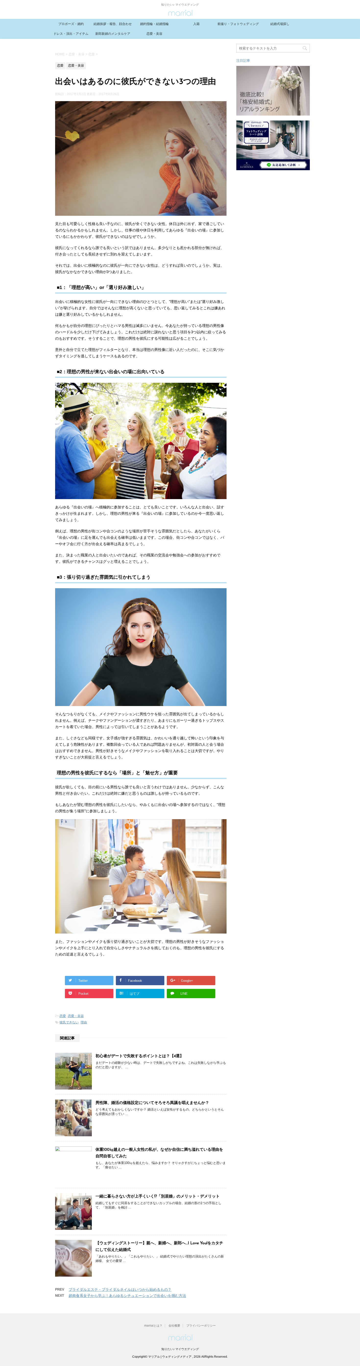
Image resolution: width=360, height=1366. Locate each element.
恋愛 (63, 1016)
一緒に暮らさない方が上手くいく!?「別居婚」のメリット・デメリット (158, 1196)
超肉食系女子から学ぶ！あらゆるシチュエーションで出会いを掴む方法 (127, 1296)
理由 (84, 1022)
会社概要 (174, 1325)
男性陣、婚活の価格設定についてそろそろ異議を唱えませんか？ (152, 1103)
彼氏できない (69, 1022)
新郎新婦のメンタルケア (112, 34)
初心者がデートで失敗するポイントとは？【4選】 (140, 1056)
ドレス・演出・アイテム (70, 34)
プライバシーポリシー (201, 1325)
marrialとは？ (153, 1325)
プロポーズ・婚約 (71, 24)
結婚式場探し (279, 24)
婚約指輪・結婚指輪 (154, 24)
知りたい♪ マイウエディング (180, 1349)
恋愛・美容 (154, 34)
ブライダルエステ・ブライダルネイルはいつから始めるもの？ (120, 1289)
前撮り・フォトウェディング (238, 24)
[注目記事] (273, 113)
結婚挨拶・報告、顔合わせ (113, 24)
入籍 (196, 24)
